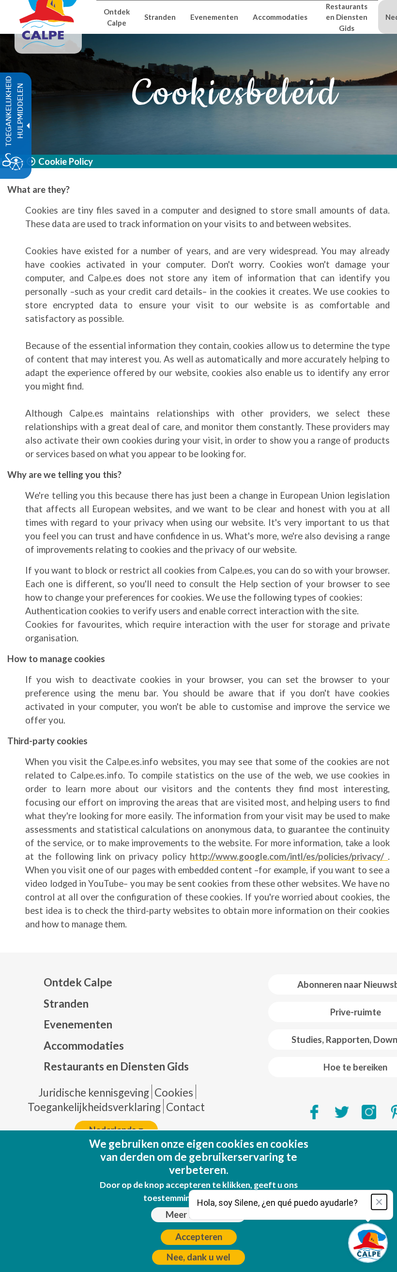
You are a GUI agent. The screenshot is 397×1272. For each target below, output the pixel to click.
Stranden (66, 1003)
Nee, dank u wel (198, 1257)
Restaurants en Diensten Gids (116, 1066)
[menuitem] (116, 982)
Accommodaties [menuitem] (280, 17)
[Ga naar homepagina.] (48, 17)
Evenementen (78, 1024)
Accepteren (198, 1236)
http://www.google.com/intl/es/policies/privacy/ (289, 856)
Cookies (173, 1092)
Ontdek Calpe (78, 982)
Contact (185, 1106)
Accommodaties (84, 1045)
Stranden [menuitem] (160, 17)
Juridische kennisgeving (93, 1092)
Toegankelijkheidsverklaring (94, 1106)
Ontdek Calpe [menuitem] (117, 17)
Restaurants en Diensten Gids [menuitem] (346, 17)
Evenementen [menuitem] (214, 17)
